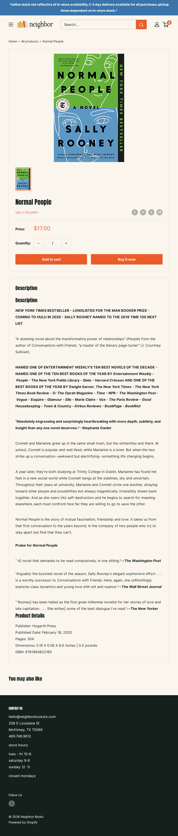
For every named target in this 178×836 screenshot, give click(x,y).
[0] (165, 24)
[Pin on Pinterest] (143, 212)
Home (13, 41)
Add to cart (51, 259)
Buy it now (127, 259)
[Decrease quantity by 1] (38, 243)
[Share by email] (160, 212)
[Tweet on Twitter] (151, 212)
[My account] (157, 24)
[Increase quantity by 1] (66, 243)
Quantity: (23, 243)
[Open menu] (11, 24)
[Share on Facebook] (135, 212)
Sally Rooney (26, 212)
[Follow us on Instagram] (12, 803)
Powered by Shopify (23, 822)
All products (29, 41)
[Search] (141, 24)
